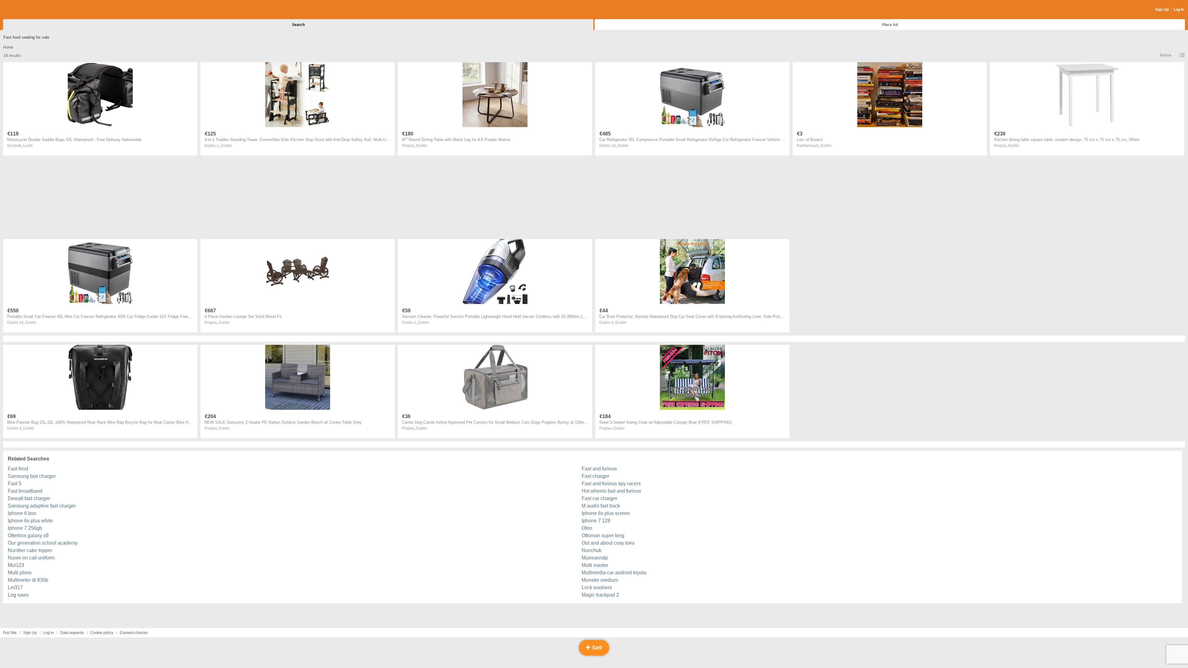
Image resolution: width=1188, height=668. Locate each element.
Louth (28, 145)
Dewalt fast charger (29, 498)
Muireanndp (595, 557)
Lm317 (15, 587)
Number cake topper (30, 550)
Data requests (72, 633)
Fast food (18, 468)
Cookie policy (101, 633)
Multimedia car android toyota (614, 572)
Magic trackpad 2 (600, 594)
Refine (1165, 55)
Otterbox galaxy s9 (28, 535)
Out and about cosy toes (608, 543)
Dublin (226, 145)
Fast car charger (599, 498)
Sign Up (1162, 9)
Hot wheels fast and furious (611, 491)
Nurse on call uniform (31, 557)
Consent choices (134, 633)
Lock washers (597, 587)
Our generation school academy (43, 543)
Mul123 (16, 565)
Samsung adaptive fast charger (42, 505)
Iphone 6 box (22, 513)
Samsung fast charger (32, 476)
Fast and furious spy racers (611, 483)
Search (298, 25)
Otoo (587, 528)
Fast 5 (14, 483)
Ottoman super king (603, 535)
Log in (48, 633)
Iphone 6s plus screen (606, 513)
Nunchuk (591, 550)
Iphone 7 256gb (25, 528)
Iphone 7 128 (596, 520)
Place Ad (890, 25)
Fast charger (595, 476)
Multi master (595, 565)
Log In (1178, 9)
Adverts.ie (27, 9)
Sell (596, 647)
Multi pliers (20, 572)
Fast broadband (25, 491)
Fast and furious (599, 468)
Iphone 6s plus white (30, 520)
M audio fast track (601, 505)
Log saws (18, 594)
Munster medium (600, 580)
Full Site (10, 633)
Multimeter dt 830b (28, 580)
